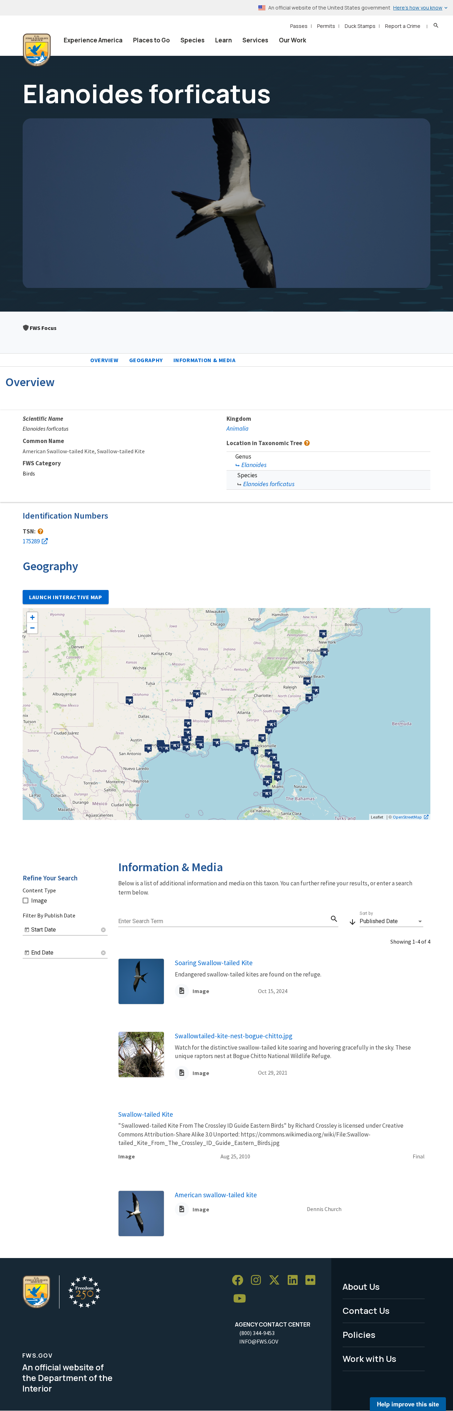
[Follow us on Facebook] (240, 1280)
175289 (31, 541)
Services (255, 40)
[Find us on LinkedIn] (295, 1280)
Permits (326, 26)
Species (192, 40)
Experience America (93, 40)
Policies (359, 1334)
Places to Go (151, 40)
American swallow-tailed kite (216, 1195)
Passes (299, 26)
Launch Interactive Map (65, 597)
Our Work (292, 40)
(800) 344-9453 (257, 1332)
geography (146, 360)
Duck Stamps (360, 26)
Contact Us (366, 1310)
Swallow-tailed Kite (145, 1114)
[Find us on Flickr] (312, 1280)
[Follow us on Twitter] (277, 1280)
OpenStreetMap (407, 817)
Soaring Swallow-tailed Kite (214, 962)
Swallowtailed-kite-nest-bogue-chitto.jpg (233, 1036)
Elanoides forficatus (268, 484)
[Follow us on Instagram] (258, 1280)
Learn (223, 40)
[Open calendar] (27, 930)
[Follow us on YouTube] (242, 1298)
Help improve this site (408, 1404)
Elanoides (253, 465)
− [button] (32, 628)
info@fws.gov (258, 1341)
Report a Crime (402, 26)
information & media (204, 360)
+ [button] (32, 617)
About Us (361, 1286)
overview (104, 360)
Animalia (237, 428)
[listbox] (391, 921)
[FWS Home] (37, 50)
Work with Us (369, 1358)
